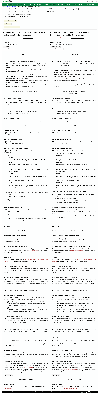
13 (5, 297)
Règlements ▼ (37, 4)
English (95, 1)
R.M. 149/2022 (28, 16)
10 (5, 268)
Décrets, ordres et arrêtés (69, 4)
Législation (10, 4)
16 (5, 340)
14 (5, 318)
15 (5, 329)
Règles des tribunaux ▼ (52, 4)
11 (5, 279)
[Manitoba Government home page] (85, 392)
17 (5, 353)
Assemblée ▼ (91, 4)
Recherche (20, 4)
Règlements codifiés (29, 6)
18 (5, 363)
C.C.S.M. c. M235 (28, 38)
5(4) (53, 194)
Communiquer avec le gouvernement (69, 391)
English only (6, 46)
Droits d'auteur (35, 391)
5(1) (5, 133)
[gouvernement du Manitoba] (7, 1)
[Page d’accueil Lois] (3, 6)
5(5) (5, 209)
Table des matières (57, 49)
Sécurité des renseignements (49, 391)
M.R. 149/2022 (8, 375)
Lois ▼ (29, 4)
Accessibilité (15, 391)
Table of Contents (9, 49)
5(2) (5, 142)
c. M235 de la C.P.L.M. (77, 38)
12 (5, 290)
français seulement (55, 46)
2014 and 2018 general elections (13, 190)
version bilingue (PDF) (73, 9)
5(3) (5, 151)
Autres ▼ (82, 4)
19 (5, 386)
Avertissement (25, 391)
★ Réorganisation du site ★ (10, 6)
